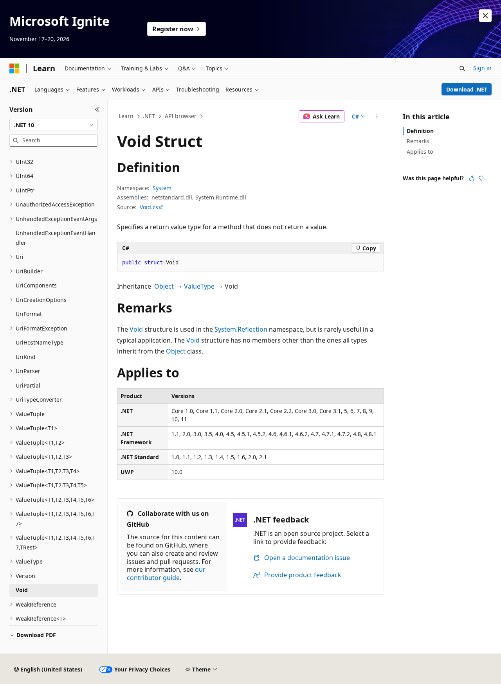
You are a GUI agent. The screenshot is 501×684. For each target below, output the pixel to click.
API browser (180, 116)
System (162, 188)
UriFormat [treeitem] (29, 314)
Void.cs (149, 207)
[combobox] (53, 125)
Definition (420, 131)
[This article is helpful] (471, 178)
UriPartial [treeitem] (28, 385)
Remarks (418, 141)
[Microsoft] (14, 68)
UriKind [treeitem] (26, 357)
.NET (149, 116)
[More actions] (377, 116)
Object (164, 286)
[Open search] (462, 68)
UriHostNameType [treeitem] (39, 342)
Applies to (420, 151)
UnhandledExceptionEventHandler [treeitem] (56, 237)
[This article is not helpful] (481, 178)
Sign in (482, 68)
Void (136, 329)
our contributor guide (166, 573)
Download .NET (466, 89)
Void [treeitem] (22, 590)
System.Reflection (240, 329)
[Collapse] (97, 109)
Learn (126, 116)
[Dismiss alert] (485, 15)
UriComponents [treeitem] (36, 285)
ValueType (199, 286)
